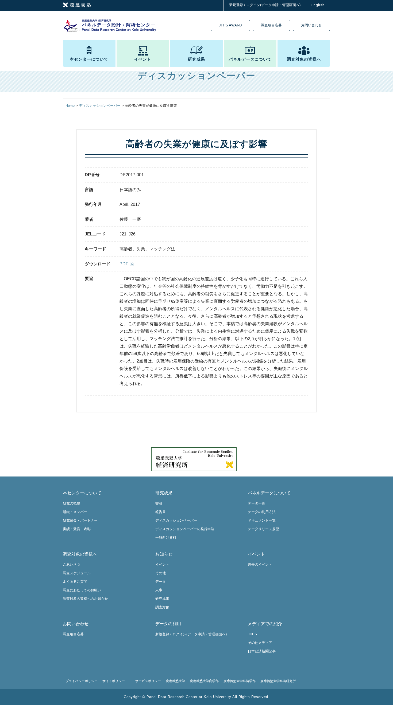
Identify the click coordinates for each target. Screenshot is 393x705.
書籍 (158, 503)
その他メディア (260, 643)
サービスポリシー (148, 681)
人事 (158, 590)
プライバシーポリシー (82, 681)
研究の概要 (71, 503)
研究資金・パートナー (80, 520)
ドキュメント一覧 (262, 520)
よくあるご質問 (75, 582)
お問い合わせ (311, 25)
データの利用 (168, 623)
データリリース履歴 (263, 529)
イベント (142, 59)
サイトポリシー (113, 681)
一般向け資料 (165, 537)
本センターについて (89, 59)
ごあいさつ (71, 564)
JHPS (252, 634)
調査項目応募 (271, 25)
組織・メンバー (75, 512)
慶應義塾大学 (175, 681)
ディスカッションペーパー (176, 520)
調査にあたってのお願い (82, 590)
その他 (160, 573)
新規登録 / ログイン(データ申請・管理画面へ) (264, 5)
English (318, 5)
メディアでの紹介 (265, 623)
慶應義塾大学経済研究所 (278, 681)
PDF (124, 264)
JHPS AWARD (230, 25)
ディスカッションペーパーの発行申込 (184, 529)
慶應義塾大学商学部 (204, 681)
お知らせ (163, 554)
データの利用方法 (262, 512)
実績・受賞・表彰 (77, 529)
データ (160, 582)
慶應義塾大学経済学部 (240, 681)
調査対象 (162, 607)
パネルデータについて (250, 59)
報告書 (160, 512)
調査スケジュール (77, 573)
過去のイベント (260, 564)
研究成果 (196, 59)
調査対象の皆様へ (304, 59)
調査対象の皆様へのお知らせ (85, 599)
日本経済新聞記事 (262, 651)
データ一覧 (256, 503)
